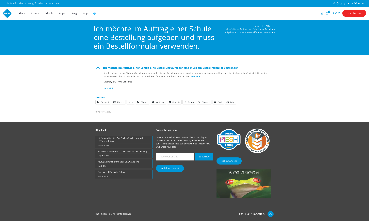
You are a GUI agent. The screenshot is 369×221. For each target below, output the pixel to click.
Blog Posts (101, 130)
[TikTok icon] (345, 3)
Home (256, 26)
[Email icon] (359, 3)
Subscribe (204, 156)
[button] (185, 67)
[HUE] (7, 13)
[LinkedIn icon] (352, 3)
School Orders (354, 13)
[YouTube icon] (348, 3)
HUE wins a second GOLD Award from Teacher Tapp (122, 151)
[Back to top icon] (271, 214)
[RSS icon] (363, 3)
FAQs (267, 26)
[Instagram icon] (337, 3)
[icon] (355, 3)
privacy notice (190, 143)
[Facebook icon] (334, 3)
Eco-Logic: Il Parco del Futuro (111, 172)
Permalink (108, 88)
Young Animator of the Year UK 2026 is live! (118, 161)
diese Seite (195, 76)
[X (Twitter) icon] (341, 3)
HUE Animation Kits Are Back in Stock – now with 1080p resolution (121, 140)
